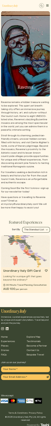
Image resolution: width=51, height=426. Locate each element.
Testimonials (34, 341)
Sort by (16, 230)
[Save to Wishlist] (46, 270)
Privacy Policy (36, 413)
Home (4, 337)
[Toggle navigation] (47, 5)
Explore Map (34, 337)
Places (5, 346)
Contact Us (33, 350)
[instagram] (2, 328)
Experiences (8, 341)
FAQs (4, 355)
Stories (5, 350)
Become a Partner (37, 346)
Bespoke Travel (35, 355)
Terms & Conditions (18, 413)
